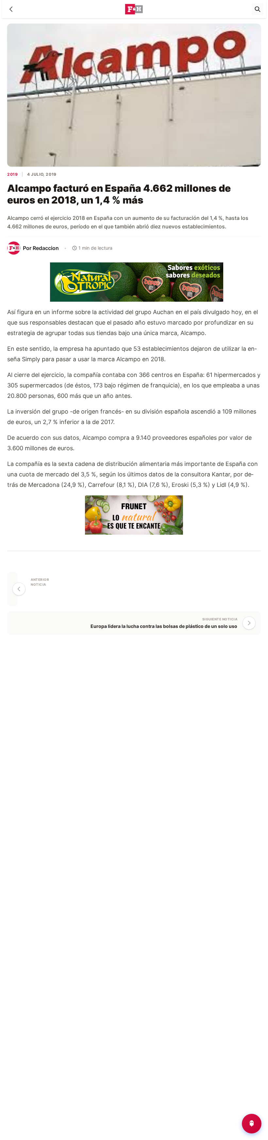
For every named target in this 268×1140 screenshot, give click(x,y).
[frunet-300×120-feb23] (134, 514)
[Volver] (11, 9)
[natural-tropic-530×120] (134, 281)
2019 (12, 174)
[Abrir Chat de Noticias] (251, 1123)
